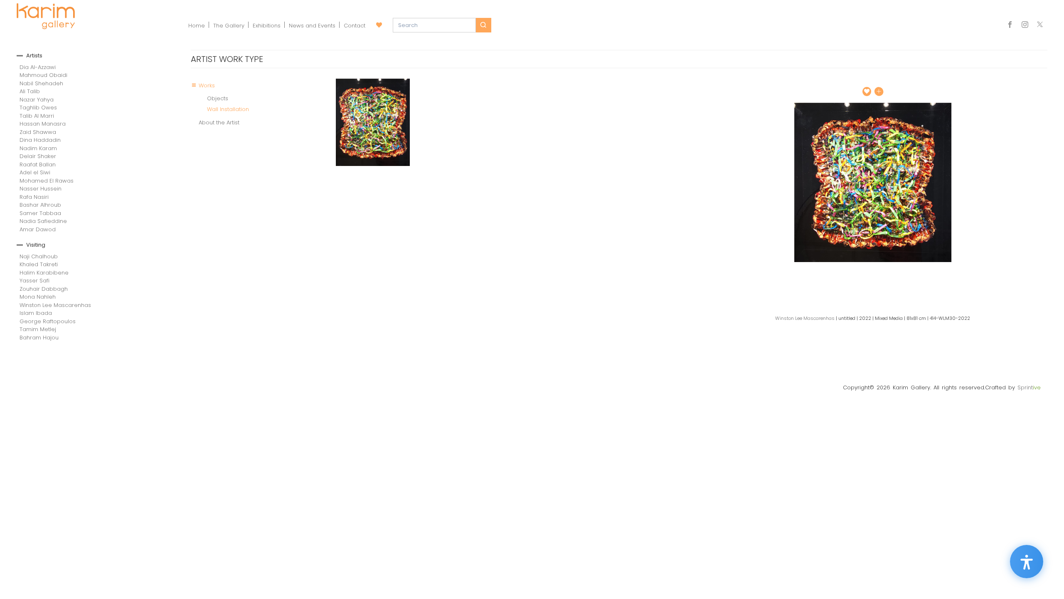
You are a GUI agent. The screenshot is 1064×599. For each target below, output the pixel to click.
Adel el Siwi (35, 172)
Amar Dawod (38, 229)
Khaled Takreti (39, 264)
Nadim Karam (38, 148)
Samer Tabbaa (40, 213)
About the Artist (219, 122)
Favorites (379, 25)
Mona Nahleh (38, 297)
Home (196, 26)
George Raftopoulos (48, 321)
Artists (34, 55)
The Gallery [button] (228, 26)
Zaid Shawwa (38, 132)
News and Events (312, 26)
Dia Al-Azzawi (38, 67)
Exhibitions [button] (267, 26)
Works (207, 85)
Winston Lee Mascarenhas (55, 305)
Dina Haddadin (40, 140)
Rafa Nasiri (34, 197)
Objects (217, 98)
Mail (1039, 25)
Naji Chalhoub (39, 256)
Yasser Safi (34, 281)
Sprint (1029, 387)
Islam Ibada (36, 313)
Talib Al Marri (37, 116)
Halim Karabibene (44, 273)
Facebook (1012, 25)
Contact (354, 26)
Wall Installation (228, 109)
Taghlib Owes (38, 107)
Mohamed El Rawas (47, 181)
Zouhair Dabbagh (44, 289)
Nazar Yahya (37, 100)
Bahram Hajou (39, 338)
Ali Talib (30, 91)
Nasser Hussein (41, 189)
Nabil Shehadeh (41, 83)
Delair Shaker (38, 156)
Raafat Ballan (38, 164)
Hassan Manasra (43, 124)
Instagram (1024, 25)
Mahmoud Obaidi (43, 75)
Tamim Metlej (38, 329)
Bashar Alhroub (40, 205)
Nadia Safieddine (43, 221)
